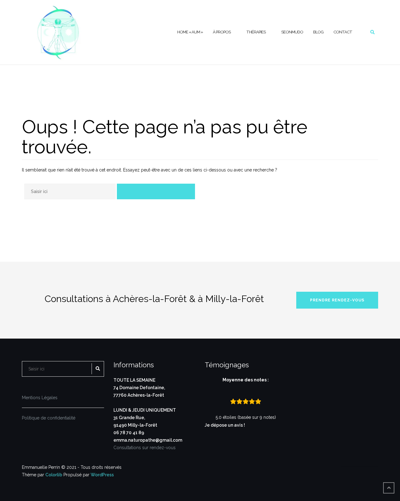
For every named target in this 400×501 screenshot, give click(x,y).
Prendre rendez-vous (337, 300)
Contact (342, 32)
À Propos (222, 32)
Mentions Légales (40, 397)
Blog (318, 32)
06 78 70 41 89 (128, 432)
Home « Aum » (190, 32)
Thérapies (256, 32)
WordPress (102, 474)
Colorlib (53, 474)
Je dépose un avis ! (225, 425)
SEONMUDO (292, 32)
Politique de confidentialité (48, 417)
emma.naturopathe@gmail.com (147, 440)
